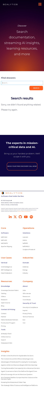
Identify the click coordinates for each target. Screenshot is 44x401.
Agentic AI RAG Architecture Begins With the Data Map (19, 365)
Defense (25, 267)
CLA (24, 323)
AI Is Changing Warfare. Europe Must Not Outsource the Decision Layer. (19, 378)
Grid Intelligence (6, 267)
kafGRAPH (4, 243)
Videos (3, 296)
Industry (25, 273)
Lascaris (25, 237)
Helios (25, 240)
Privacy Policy (27, 313)
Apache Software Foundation (24, 211)
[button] (39, 4)
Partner (3, 316)
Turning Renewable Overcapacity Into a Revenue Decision (20, 368)
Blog (2, 306)
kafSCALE (4, 237)
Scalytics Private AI (29, 249)
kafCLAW (4, 240)
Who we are (27, 293)
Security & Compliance (30, 307)
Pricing (3, 326)
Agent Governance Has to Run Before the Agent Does (19, 371)
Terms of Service (28, 316)
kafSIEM (25, 243)
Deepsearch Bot (6, 343)
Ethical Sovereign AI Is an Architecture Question (16, 374)
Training (3, 293)
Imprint (25, 310)
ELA (24, 320)
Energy (25, 270)
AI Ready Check (6, 333)
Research (4, 299)
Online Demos (6, 337)
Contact (3, 313)
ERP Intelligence (6, 270)
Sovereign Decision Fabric (10, 290)
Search (3, 340)
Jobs (24, 290)
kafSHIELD (26, 246)
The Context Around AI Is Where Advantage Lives (17, 359)
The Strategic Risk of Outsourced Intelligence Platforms (19, 385)
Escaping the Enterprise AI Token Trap (13, 382)
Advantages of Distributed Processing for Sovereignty (19, 362)
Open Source (5, 303)
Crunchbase (27, 299)
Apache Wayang (6, 246)
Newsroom (26, 296)
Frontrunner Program (8, 323)
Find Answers (8, 78)
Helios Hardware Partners (9, 320)
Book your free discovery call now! (22, 166)
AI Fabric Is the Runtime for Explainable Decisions (17, 355)
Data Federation (6, 273)
